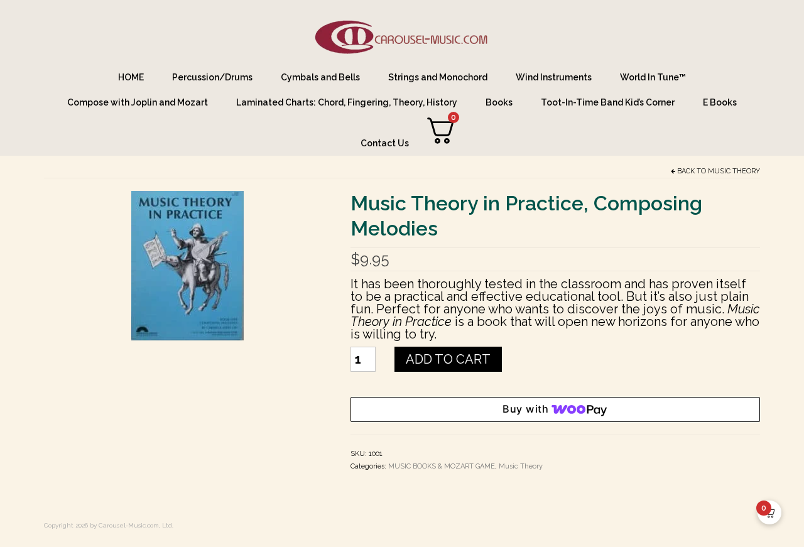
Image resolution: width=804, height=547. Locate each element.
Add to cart (448, 359)
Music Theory (734, 171)
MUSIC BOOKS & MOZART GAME (441, 466)
